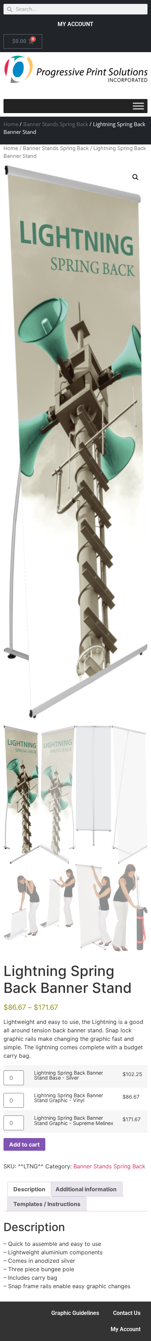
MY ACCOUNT (75, 24)
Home (11, 124)
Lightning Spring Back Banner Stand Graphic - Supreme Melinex (73, 1121)
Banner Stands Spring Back (55, 124)
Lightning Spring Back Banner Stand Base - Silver (68, 1075)
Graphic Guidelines (75, 1313)
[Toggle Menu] (138, 106)
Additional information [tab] (86, 1189)
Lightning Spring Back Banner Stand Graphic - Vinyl (68, 1098)
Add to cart (24, 1144)
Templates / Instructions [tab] (46, 1203)
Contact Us (126, 1313)
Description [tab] (29, 1189)
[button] (135, 177)
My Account (125, 1329)
